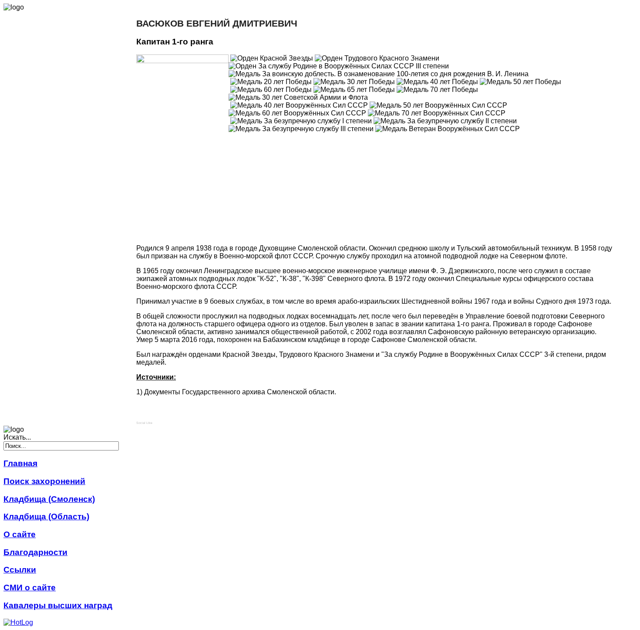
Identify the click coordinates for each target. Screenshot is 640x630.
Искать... (17, 437)
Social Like (144, 422)
